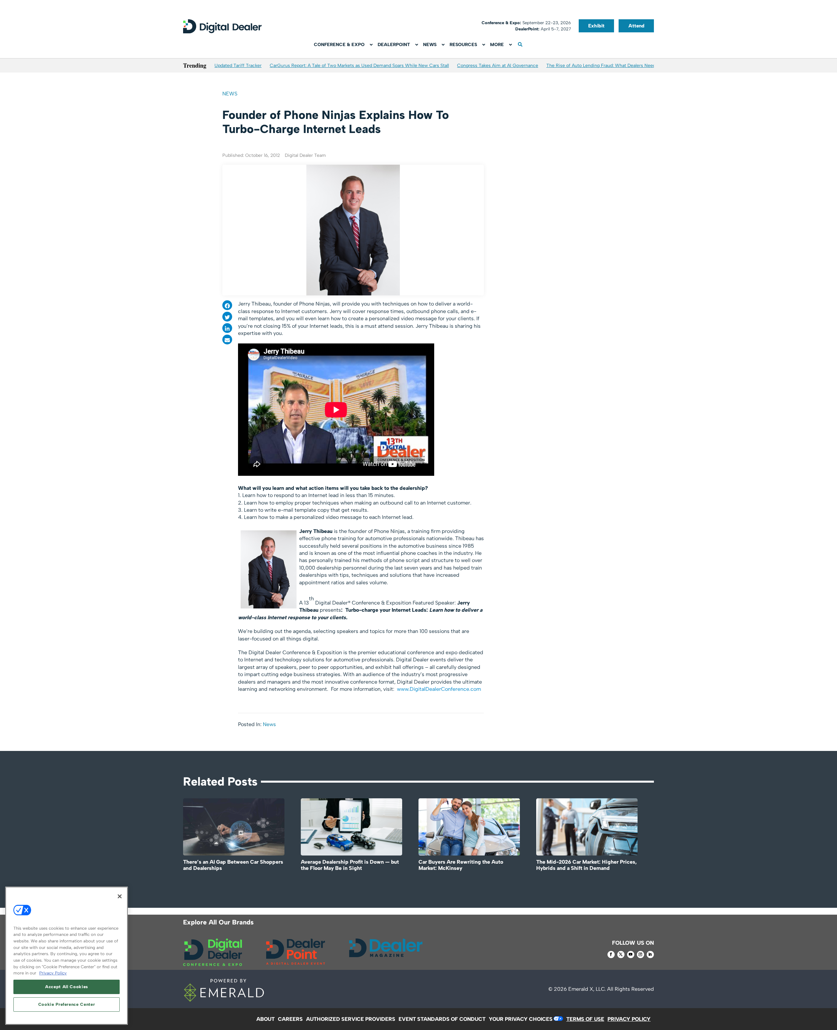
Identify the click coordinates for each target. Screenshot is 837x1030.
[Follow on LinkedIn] (650, 954)
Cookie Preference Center (66, 1004)
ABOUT (265, 1019)
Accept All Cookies (66, 986)
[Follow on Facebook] (611, 954)
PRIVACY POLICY (629, 1019)
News (229, 94)
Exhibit (596, 26)
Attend (636, 26)
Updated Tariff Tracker (238, 65)
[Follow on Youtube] (630, 954)
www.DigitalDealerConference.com (439, 689)
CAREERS (290, 1019)
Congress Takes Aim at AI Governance (497, 65)
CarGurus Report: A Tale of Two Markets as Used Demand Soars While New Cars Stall (359, 65)
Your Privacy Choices (521, 1019)
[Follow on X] (620, 954)
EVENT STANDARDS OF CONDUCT (442, 1019)
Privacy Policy (53, 973)
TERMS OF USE (585, 1019)
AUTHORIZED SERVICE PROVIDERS (350, 1019)
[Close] (119, 896)
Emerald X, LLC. (587, 989)
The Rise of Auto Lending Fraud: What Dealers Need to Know (610, 65)
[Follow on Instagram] (640, 954)
